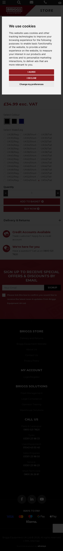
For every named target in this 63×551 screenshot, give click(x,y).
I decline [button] (31, 78)
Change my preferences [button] (31, 84)
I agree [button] (32, 72)
